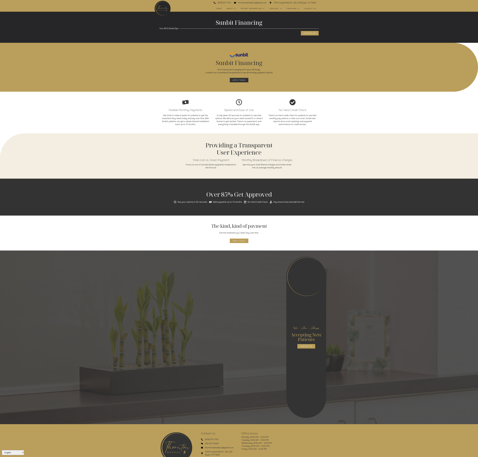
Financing (291, 9)
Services (274, 9)
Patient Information (251, 9)
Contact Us (310, 9)
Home (219, 9)
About (230, 9)
